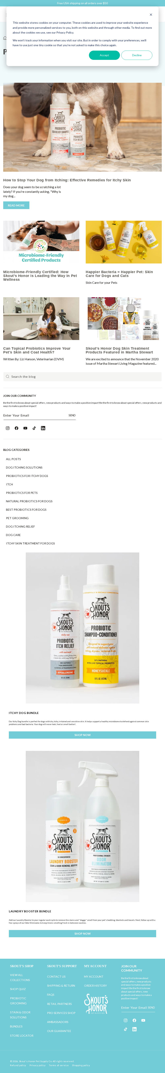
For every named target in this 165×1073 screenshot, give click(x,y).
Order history (95, 985)
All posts (13, 459)
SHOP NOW (82, 735)
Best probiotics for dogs (26, 509)
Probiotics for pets (22, 492)
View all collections (20, 977)
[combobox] (82, 376)
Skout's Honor (27, 1061)
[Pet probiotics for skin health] (124, 242)
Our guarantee (59, 1031)
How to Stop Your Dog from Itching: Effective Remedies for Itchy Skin (67, 180)
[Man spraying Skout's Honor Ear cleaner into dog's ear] (41, 242)
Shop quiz (18, 989)
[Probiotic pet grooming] (124, 318)
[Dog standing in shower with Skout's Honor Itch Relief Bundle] (82, 127)
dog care (13, 535)
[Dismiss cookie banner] (151, 15)
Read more (16, 205)
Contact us (56, 976)
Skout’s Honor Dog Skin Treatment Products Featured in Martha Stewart (119, 350)
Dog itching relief (20, 526)
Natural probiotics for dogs (29, 501)
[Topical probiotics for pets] (41, 318)
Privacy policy (38, 1065)
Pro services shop (61, 1013)
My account (93, 976)
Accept (104, 55)
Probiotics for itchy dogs (27, 476)
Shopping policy (81, 1065)
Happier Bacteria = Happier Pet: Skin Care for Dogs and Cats (119, 274)
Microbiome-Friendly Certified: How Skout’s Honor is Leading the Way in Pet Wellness (40, 276)
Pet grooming (17, 518)
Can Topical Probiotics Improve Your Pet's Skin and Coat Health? (37, 350)
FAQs (50, 994)
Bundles (16, 1026)
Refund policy (18, 1065)
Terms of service (59, 1065)
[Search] (7, 376)
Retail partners (59, 1004)
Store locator (21, 1035)
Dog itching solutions (24, 467)
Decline (137, 55)
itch (9, 484)
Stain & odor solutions (20, 1015)
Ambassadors (57, 1022)
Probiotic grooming (18, 1000)
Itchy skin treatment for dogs (30, 543)
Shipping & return (61, 985)
